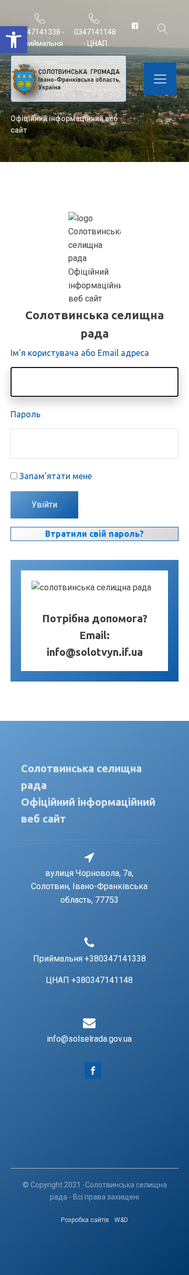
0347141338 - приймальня (41, 38)
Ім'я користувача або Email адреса (79, 353)
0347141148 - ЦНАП (95, 38)
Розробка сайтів (85, 1220)
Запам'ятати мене (55, 476)
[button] (13, 39)
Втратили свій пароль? (94, 533)
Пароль (25, 414)
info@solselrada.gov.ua (89, 1039)
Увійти (44, 505)
